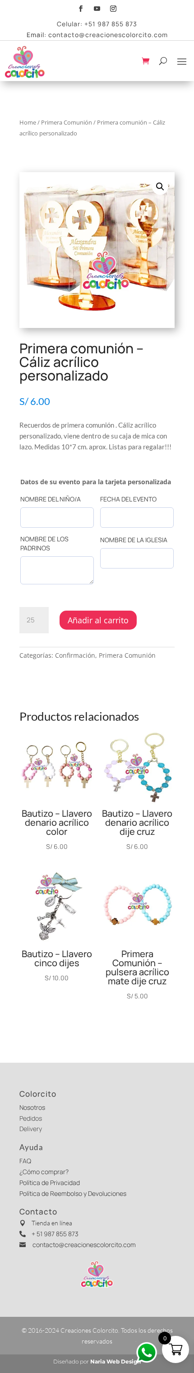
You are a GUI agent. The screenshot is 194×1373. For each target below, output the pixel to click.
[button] (160, 186)
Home (27, 122)
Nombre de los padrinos (44, 543)
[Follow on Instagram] (113, 7)
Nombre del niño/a (50, 499)
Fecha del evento (128, 499)
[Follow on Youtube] (97, 7)
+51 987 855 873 (110, 23)
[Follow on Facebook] (80, 7)
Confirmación (75, 655)
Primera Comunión (66, 122)
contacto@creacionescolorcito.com (108, 34)
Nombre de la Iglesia (133, 539)
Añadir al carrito (98, 620)
